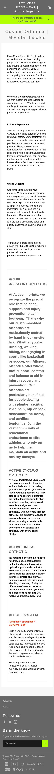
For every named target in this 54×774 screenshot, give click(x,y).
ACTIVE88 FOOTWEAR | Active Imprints (27, 7)
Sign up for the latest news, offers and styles (25, 736)
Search (6, 707)
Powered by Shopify (11, 759)
